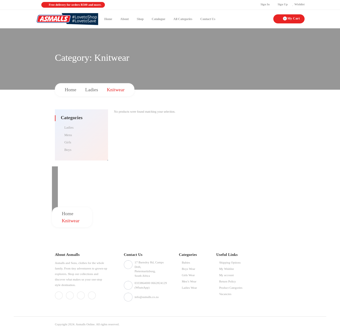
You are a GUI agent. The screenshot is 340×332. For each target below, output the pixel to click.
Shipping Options (230, 262)
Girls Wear (188, 275)
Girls (67, 142)
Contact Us (207, 19)
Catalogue (158, 19)
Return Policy (227, 281)
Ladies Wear (189, 287)
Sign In (265, 4)
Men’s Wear (189, 281)
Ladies (91, 89)
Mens (68, 135)
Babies (186, 262)
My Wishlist (226, 268)
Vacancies (225, 294)
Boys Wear (188, 268)
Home (108, 19)
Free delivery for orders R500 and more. (75, 4)
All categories (182, 19)
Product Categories (230, 287)
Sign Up (283, 4)
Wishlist (299, 4)
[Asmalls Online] (66, 18)
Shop (140, 19)
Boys (67, 150)
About (124, 19)
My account (226, 275)
